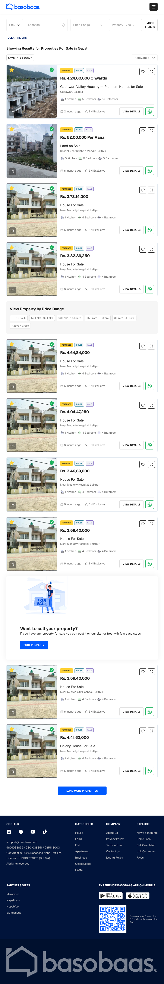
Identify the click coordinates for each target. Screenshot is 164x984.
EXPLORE (143, 824)
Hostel (79, 870)
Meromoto (12, 894)
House (79, 833)
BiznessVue (13, 913)
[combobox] (28, 25)
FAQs (140, 857)
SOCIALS (12, 824)
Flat (77, 845)
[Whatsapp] (149, 111)
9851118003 (52, 847)
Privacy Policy (115, 839)
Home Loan (144, 839)
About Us (112, 833)
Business (81, 857)
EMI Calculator (146, 845)
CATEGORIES (84, 824)
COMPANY (113, 824)
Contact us (113, 851)
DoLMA (44, 858)
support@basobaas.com (21, 842)
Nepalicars (13, 900)
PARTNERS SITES (18, 885)
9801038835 (14, 847)
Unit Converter (146, 851)
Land (78, 839)
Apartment (82, 851)
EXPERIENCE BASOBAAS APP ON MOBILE (127, 885)
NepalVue (12, 906)
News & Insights (147, 833)
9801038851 (34, 847)
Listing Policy (114, 857)
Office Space (83, 864)
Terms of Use (114, 845)
